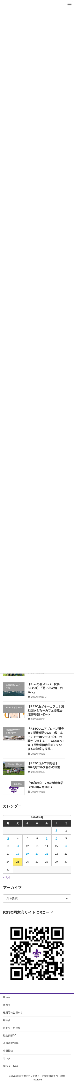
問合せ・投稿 (10, 1066)
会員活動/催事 (10, 1043)
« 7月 (6, 877)
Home (6, 997)
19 (27, 853)
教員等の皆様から (13, 1012)
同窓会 (6, 1005)
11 (17, 846)
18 (17, 853)
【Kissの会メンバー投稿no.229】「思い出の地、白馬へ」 (45, 688)
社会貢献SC (9, 1035)
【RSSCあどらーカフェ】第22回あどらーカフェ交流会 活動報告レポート (46, 710)
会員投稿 (8, 1050)
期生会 (6, 1020)
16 (66, 846)
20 (37, 853)
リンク (6, 1058)
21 (46, 853)
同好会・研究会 (11, 1027)
